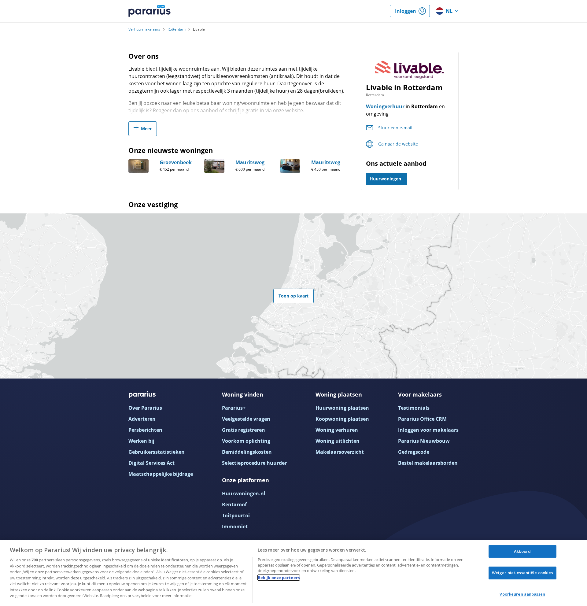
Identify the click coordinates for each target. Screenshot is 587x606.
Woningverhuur (385, 106)
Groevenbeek (176, 162)
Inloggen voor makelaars (428, 430)
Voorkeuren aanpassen (522, 594)
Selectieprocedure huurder (254, 463)
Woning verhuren (337, 430)
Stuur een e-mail (395, 128)
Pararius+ (234, 408)
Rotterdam (177, 29)
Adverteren (142, 419)
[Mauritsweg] (214, 166)
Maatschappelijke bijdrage (160, 474)
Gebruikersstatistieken (156, 452)
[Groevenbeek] (138, 166)
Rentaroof (234, 504)
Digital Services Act (151, 463)
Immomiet (235, 526)
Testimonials (414, 408)
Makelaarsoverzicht (340, 452)
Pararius (149, 11)
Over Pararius (145, 408)
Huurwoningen (385, 179)
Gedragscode (413, 452)
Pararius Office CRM (422, 419)
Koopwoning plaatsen (342, 419)
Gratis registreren (243, 430)
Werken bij (141, 441)
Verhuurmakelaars (144, 29)
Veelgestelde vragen (246, 419)
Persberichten (145, 430)
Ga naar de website (398, 144)
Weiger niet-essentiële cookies (522, 572)
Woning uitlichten (338, 441)
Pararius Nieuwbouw (424, 441)
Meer (146, 128)
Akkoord (522, 551)
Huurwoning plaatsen (342, 408)
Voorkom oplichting (246, 441)
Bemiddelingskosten (247, 452)
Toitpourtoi (236, 515)
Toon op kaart (293, 296)
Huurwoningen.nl (243, 493)
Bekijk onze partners (279, 577)
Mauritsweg (249, 162)
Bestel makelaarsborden (428, 463)
